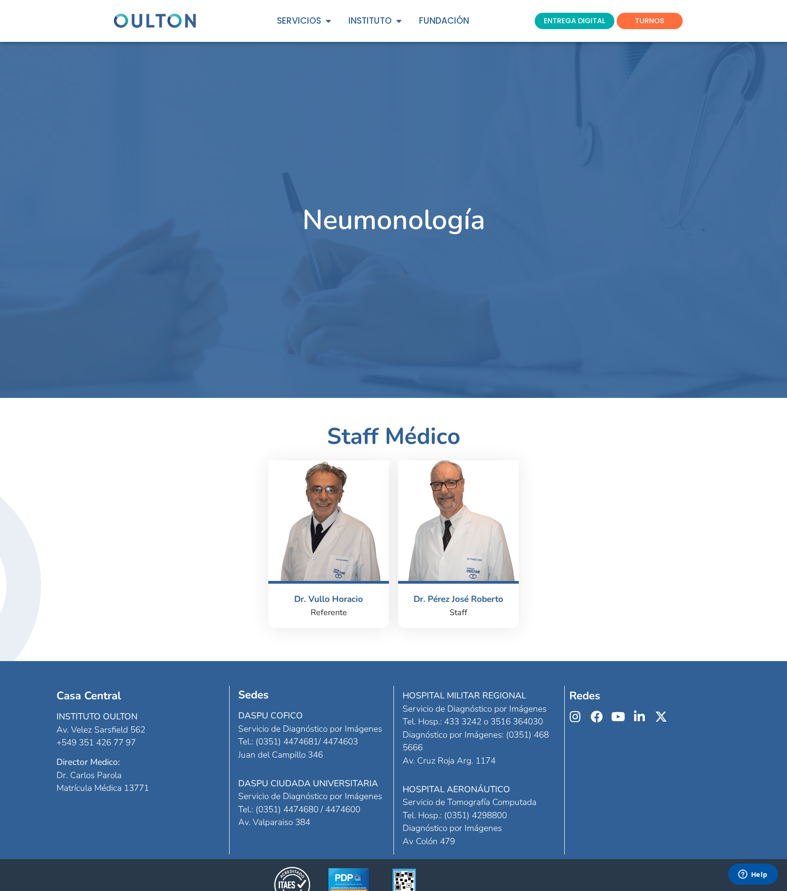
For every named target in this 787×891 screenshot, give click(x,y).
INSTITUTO (370, 21)
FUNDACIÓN (444, 21)
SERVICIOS (299, 21)
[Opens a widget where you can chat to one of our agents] (753, 875)
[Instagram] (575, 716)
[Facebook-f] (597, 716)
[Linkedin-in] (640, 716)
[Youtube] (618, 716)
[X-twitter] (661, 716)
